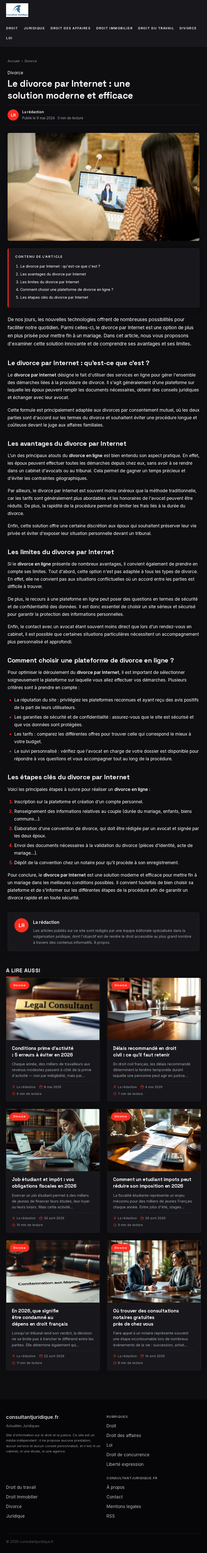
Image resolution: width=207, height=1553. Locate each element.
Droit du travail (156, 28)
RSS (111, 1516)
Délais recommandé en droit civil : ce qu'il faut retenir (144, 1051)
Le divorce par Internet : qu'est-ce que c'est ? (60, 266)
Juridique (34, 28)
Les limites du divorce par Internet (49, 282)
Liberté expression (125, 1464)
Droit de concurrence (128, 1454)
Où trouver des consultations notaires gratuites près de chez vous (146, 1317)
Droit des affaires (70, 28)
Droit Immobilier (114, 28)
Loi (9, 38)
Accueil (13, 61)
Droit (12, 28)
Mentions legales (124, 1506)
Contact (115, 1496)
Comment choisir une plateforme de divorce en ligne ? (66, 289)
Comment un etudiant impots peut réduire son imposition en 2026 (152, 1182)
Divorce (188, 28)
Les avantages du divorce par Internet (53, 274)
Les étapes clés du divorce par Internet (54, 297)
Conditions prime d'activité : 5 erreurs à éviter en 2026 (42, 1051)
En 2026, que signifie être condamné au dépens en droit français (40, 1317)
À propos (102, 942)
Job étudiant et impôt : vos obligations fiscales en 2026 (44, 1182)
